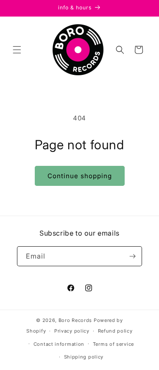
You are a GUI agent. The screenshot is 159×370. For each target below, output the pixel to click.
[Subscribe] (132, 256)
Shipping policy (84, 357)
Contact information (58, 344)
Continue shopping (79, 176)
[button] (17, 49)
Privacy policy (71, 331)
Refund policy (115, 331)
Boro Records (75, 320)
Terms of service (113, 344)
